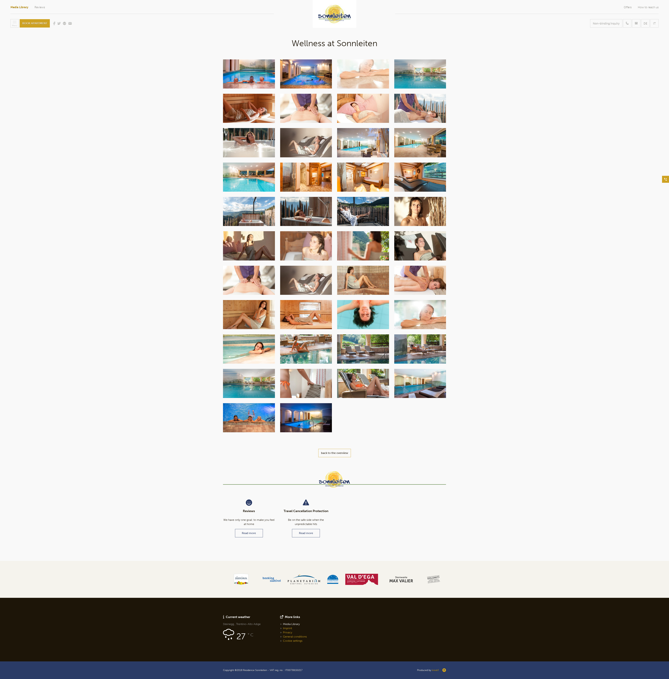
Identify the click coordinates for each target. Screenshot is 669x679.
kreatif (435, 670)
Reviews (39, 7)
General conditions (295, 636)
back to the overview (334, 453)
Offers (628, 7)
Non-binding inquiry (606, 23)
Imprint (287, 628)
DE (645, 23)
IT (654, 23)
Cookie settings (292, 640)
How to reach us (648, 7)
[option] (241, 579)
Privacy (287, 632)
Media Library (19, 7)
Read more (249, 533)
